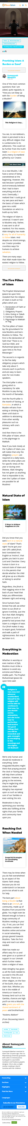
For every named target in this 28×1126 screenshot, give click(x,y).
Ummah (15, 903)
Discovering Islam (14, 41)
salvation (6, 252)
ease (16, 1033)
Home (5, 41)
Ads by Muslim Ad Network (14, 1)
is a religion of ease (16, 151)
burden (13, 95)
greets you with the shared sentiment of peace (13, 1007)
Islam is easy (7, 1036)
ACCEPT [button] (14, 1122)
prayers (15, 455)
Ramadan (6, 404)
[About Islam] (8, 5)
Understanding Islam (9, 44)
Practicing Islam (8, 1033)
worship (6, 1029)
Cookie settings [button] (6, 1122)
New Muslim (14, 1029)
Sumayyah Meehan (12, 76)
